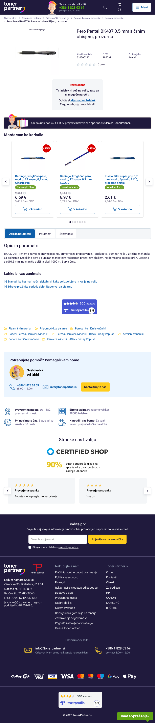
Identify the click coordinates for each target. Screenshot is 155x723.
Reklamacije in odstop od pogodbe (76, 587)
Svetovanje (66, 233)
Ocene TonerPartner (67, 628)
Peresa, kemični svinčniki (87, 18)
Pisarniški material (31, 18)
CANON (111, 597)
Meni (144, 7)
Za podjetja (113, 587)
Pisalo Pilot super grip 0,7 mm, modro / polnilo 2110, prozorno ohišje (121, 179)
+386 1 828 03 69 (71, 7)
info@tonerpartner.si (63, 387)
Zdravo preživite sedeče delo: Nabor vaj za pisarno (40, 286)
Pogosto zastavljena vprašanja (74, 623)
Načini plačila (63, 602)
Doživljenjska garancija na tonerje (75, 613)
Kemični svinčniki (114, 18)
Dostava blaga (64, 592)
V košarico (35, 209)
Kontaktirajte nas (95, 387)
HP (108, 592)
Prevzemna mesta (66, 597)
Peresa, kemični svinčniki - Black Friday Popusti (85, 334)
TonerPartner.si (117, 566)
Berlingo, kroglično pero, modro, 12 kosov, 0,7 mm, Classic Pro (31, 179)
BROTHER (112, 607)
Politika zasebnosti (66, 577)
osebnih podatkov (69, 547)
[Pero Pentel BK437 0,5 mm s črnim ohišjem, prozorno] (36, 73)
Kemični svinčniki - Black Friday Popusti (71, 339)
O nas (109, 572)
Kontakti (111, 577)
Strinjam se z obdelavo (55, 547)
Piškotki (60, 582)
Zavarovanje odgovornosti (71, 618)
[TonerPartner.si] (14, 7)
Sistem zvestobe (65, 607)
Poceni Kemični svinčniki (24, 339)
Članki (110, 582)
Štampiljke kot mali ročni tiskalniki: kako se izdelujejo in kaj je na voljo (52, 281)
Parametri (45, 233)
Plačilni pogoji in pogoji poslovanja (76, 572)
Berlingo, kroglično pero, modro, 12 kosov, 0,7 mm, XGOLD (76, 179)
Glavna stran (10, 18)
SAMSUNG (112, 602)
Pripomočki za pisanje (57, 18)
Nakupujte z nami (67, 566)
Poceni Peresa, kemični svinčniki (28, 334)
